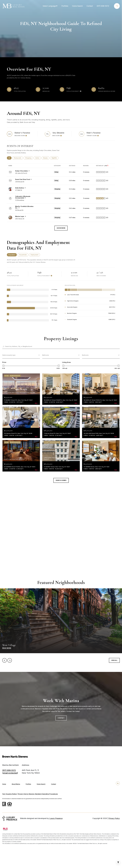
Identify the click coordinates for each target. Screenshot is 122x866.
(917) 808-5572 (103, 6)
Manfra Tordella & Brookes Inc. (24, 207)
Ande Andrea (19, 188)
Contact (53, 784)
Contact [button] (61, 718)
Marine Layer (19, 216)
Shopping (29, 158)
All (10, 158)
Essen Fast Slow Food (22, 179)
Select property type (8, 355)
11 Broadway (19, 200)
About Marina (16, 784)
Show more (61, 228)
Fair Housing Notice (9, 794)
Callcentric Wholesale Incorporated (22, 197)
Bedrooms (85, 355)
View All (114, 660)
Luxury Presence (56, 818)
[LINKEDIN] (118, 783)
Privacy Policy (114, 818)
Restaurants (18, 158)
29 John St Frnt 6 (21, 173)
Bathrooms (45, 355)
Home (4, 784)
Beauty (46, 158)
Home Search (77, 6)
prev (4, 660)
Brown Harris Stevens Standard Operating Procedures (38, 794)
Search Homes (61, 480)
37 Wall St (18, 190)
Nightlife (55, 158)
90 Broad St (19, 210)
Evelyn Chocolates (21, 171)
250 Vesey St (19, 218)
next (9, 660)
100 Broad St (19, 181)
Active (38, 158)
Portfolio (64, 6)
